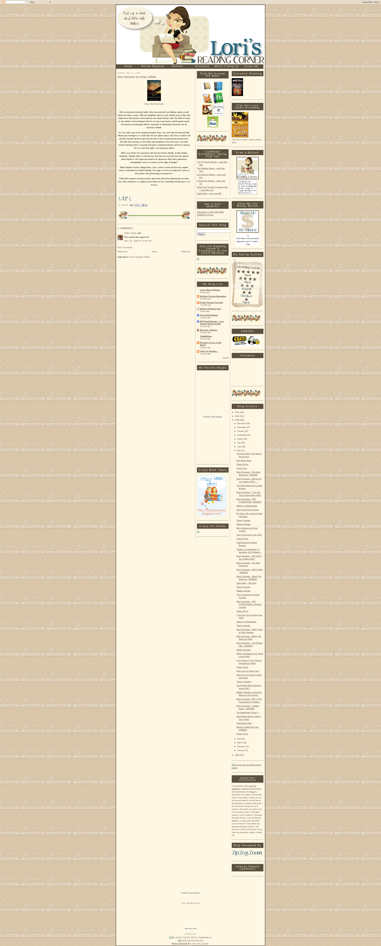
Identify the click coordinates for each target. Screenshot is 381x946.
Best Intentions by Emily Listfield (137, 76)
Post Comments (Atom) (140, 257)
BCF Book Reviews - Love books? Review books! (212, 322)
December (242, 423)
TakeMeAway (206, 336)
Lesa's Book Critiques (210, 290)
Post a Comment (125, 247)
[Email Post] (130, 205)
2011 (237, 412)
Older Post (185, 252)
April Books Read (244, 723)
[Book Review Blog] (190, 941)
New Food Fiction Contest (247, 510)
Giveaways (202, 66)
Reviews (177, 66)
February (241, 746)
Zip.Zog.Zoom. (200, 944)
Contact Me (251, 66)
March (240, 743)
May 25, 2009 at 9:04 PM (138, 241)
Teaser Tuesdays (243, 682)
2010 (237, 416)
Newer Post (123, 252)
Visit (190, 903)
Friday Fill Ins (242, 734)
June (239, 447)
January (241, 750)
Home (128, 66)
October (241, 431)
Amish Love (241, 468)
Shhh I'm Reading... (209, 351)
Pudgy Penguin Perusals (211, 303)
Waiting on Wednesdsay (246, 506)
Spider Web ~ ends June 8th (209, 193)
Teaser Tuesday (243, 520)
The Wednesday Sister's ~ (247, 713)
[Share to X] (140, 205)
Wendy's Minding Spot (210, 309)
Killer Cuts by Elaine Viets (247, 671)
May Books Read (243, 460)
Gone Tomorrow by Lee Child (248, 535)
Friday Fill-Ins (242, 464)
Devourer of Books (208, 330)
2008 (237, 755)
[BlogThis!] (137, 205)
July (239, 443)
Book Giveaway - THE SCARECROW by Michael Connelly (248, 605)
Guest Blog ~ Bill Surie (246, 583)
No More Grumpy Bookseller (213, 296)
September (242, 435)
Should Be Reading (209, 315)
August (240, 439)
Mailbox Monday (243, 524)
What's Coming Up (226, 66)
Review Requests (152, 66)
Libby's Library (130, 233)
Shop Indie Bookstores (154, 104)
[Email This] (134, 205)
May (239, 450)
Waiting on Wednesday (246, 622)
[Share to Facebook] (143, 205)
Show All (226, 357)
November (242, 427)
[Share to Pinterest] (146, 205)
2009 (237, 420)
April (239, 739)
